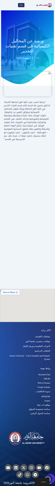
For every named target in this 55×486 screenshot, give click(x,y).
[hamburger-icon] (21, 5)
